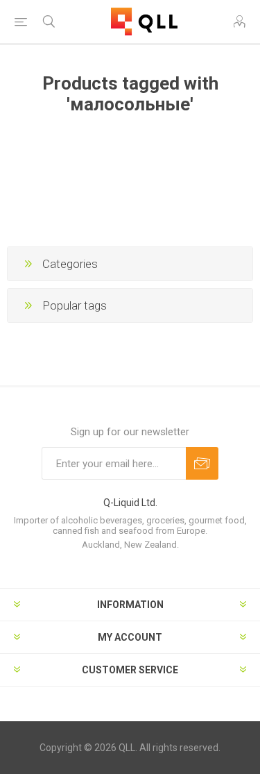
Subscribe (202, 463)
